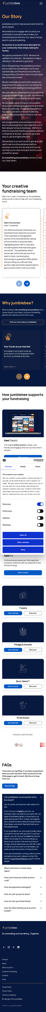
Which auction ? (8, 968)
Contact (5, 975)
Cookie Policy (7, 987)
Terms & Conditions (9, 995)
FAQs (4, 979)
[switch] (40, 511)
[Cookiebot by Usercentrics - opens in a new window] (33, 460)
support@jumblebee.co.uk (21, 859)
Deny (23, 550)
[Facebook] (4, 947)
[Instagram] (8, 947)
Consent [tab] (8, 467)
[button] (41, 3)
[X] (13, 947)
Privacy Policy (7, 991)
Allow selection (23, 542)
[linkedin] (18, 947)
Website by (12, 1006)
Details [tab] (23, 467)
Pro (21, 811)
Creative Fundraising (9, 972)
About (4, 964)
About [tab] (37, 467)
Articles (5, 959)
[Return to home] (12, 3)
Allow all (23, 535)
